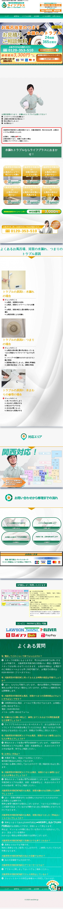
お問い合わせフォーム (19, 712)
